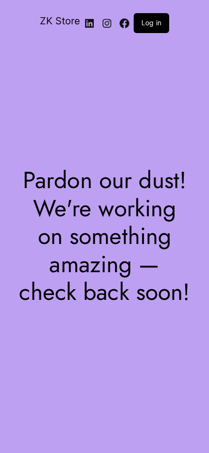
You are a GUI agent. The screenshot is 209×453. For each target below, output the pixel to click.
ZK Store (60, 21)
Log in (151, 22)
